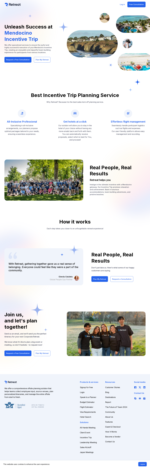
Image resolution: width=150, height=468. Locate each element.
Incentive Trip (86, 437)
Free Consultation (136, 4)
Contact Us (110, 442)
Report (108, 402)
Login (82, 392)
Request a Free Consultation (18, 60)
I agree (142, 464)
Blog (107, 392)
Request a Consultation (121, 279)
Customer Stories (112, 387)
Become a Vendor (112, 437)
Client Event (85, 432)
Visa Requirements (88, 412)
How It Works (111, 432)
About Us (109, 417)
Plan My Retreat (42, 60)
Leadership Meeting (88, 442)
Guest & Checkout (112, 427)
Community (110, 412)
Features (109, 422)
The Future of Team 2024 (116, 407)
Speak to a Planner (88, 397)
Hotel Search (85, 417)
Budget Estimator (87, 402)
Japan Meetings (87, 452)
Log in (122, 4)
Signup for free (86, 387)
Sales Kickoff (85, 447)
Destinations (110, 397)
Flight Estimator (86, 407)
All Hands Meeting (87, 428)
